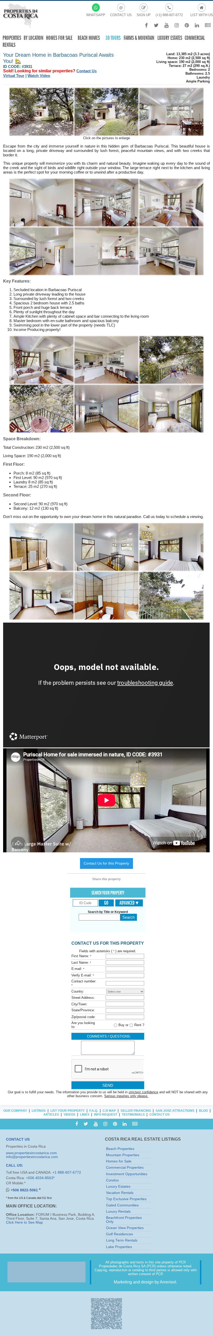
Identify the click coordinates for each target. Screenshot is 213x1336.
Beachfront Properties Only (124, 1220)
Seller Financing (136, 1111)
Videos (69, 1114)
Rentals (9, 44)
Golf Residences (119, 1234)
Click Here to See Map (24, 1222)
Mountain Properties (122, 1155)
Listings (39, 1111)
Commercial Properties (125, 1167)
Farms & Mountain (139, 37)
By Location (33, 37)
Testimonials (133, 1114)
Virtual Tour (13, 75)
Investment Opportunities (126, 1174)
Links (84, 1114)
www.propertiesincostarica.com (31, 1153)
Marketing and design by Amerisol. (145, 1282)
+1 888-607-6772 (66, 1172)
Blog (203, 1111)
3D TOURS (113, 37)
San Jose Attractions (175, 1111)
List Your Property (67, 1111)
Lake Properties (119, 1247)
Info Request (105, 1114)
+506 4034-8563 (39, 1178)
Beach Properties (120, 1149)
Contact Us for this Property (106, 863)
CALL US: (14, 1165)
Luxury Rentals (118, 1211)
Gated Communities (122, 1205)
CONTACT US (18, 1139)
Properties (12, 37)
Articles (51, 1114)
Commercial (195, 37)
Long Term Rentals (121, 1240)
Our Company (15, 1111)
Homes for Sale (118, 1161)
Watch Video (39, 75)
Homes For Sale (59, 37)
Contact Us (86, 71)
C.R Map (109, 1111)
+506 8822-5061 (25, 1190)
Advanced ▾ (128, 902)
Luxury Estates (169, 37)
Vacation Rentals (120, 1193)
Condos (112, 1180)
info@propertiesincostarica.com (32, 1157)
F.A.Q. (93, 1111)
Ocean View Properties (125, 1228)
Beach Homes (89, 37)
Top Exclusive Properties (126, 1199)
